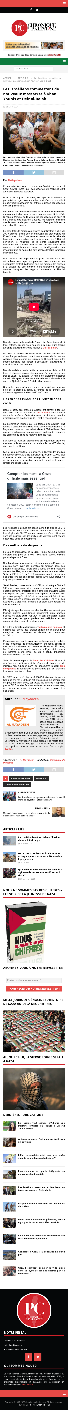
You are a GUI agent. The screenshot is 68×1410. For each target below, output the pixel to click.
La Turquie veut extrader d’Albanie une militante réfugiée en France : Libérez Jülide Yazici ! (41, 1126)
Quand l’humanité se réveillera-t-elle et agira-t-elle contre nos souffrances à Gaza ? (40, 872)
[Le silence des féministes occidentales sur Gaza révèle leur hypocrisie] (9, 1239)
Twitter (8, 749)
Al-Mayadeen (15, 180)
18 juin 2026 (25, 863)
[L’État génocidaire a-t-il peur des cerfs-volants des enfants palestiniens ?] (9, 1158)
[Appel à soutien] (34, 47)
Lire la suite (27, 1384)
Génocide (41, 778)
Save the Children (43, 660)
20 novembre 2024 (27, 879)
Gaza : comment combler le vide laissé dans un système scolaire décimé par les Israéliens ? (41, 1271)
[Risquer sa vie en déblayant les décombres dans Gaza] (9, 1207)
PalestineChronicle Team (39, 1405)
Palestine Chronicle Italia (15, 1349)
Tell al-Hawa (43, 412)
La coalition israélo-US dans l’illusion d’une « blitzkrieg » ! (39, 839)
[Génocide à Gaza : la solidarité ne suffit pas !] (9, 1255)
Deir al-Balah (50, 347)
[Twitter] (37, 10)
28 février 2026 (26, 844)
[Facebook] (31, 10)
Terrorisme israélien (17, 784)
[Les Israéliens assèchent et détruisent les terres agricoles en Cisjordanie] (9, 1190)
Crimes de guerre (21, 778)
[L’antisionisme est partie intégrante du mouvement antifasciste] (9, 1174)
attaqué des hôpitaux (50, 627)
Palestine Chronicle (13, 1345)
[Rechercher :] (33, 68)
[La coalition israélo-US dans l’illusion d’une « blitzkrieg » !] (9, 840)
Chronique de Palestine (14, 1340)
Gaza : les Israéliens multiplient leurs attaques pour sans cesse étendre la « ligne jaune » (40, 856)
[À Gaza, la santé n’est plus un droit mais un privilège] (9, 1142)
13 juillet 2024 (12, 107)
